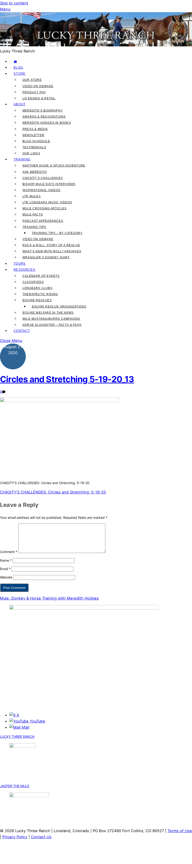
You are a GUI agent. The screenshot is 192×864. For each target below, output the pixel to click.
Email (5, 569)
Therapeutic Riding (40, 294)
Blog (18, 67)
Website (6, 577)
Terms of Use (179, 830)
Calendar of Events (41, 276)
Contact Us (41, 836)
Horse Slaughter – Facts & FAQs (51, 324)
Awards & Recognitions (44, 116)
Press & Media (35, 129)
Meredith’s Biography (42, 110)
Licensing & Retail (39, 98)
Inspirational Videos (41, 190)
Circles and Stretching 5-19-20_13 (67, 379)
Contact (22, 331)
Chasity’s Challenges (42, 178)
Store (20, 73)
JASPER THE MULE (14, 786)
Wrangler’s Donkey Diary (46, 257)
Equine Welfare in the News (48, 312)
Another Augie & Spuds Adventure (53, 165)
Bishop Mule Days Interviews (48, 184)
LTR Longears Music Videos (47, 202)
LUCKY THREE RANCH (17, 736)
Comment (8, 552)
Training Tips (34, 227)
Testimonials (34, 147)
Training (22, 159)
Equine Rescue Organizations (59, 306)
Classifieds (33, 282)
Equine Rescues (37, 300)
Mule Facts (32, 214)
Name (6, 560)
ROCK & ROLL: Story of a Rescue (51, 245)
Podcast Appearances (42, 220)
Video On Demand (37, 86)
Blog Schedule (36, 141)
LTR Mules (31, 196)
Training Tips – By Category (57, 233)
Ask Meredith (34, 172)
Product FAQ (34, 92)
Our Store (32, 80)
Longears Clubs (37, 288)
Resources (25, 269)
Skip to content (14, 3)
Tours (20, 263)
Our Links (31, 153)
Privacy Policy (14, 836)
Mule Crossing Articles (44, 208)
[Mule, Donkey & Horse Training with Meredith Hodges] (96, 45)
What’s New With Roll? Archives (51, 251)
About (20, 104)
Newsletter (33, 135)
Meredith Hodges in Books (46, 122)
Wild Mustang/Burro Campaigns (51, 318)
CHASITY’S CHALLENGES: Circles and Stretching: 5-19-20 (53, 492)
